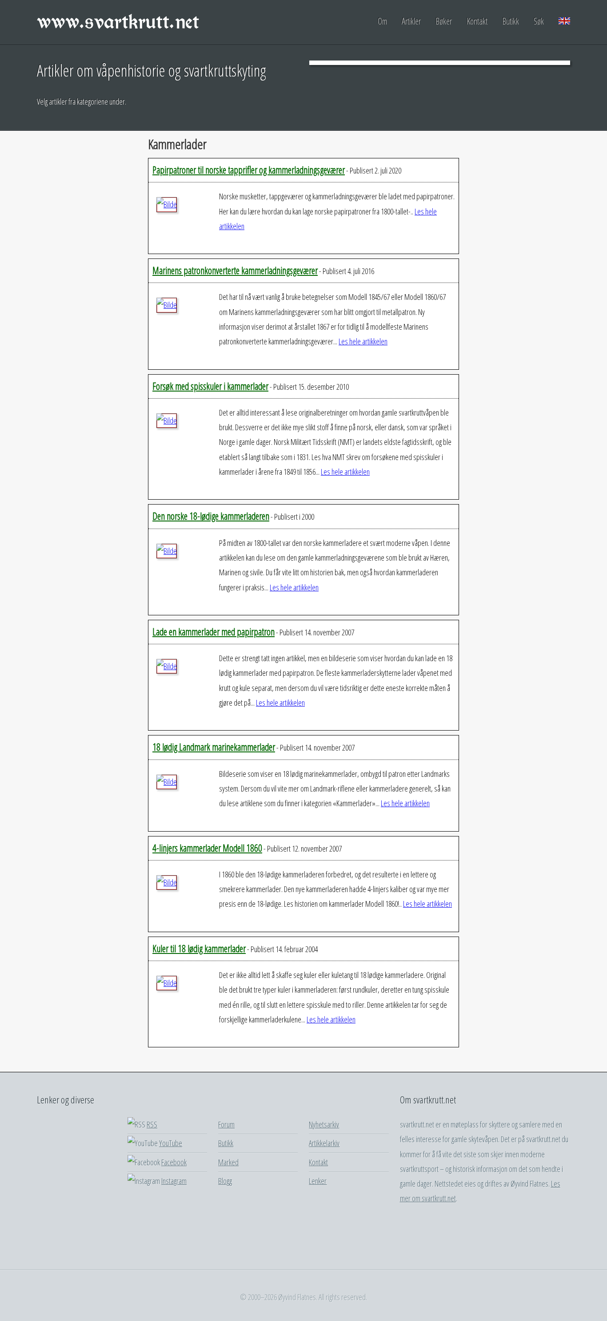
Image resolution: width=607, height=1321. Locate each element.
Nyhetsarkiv (324, 1124)
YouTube (170, 1143)
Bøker (443, 21)
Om (382, 21)
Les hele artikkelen (363, 341)
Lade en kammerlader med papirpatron (213, 631)
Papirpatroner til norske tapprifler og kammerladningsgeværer (248, 169)
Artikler (411, 21)
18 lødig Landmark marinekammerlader (213, 746)
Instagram (174, 1181)
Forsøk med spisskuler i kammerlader (210, 386)
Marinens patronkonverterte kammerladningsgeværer (235, 270)
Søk (539, 21)
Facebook (174, 1162)
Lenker (318, 1181)
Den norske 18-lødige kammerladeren (210, 515)
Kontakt (477, 21)
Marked (228, 1162)
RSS (152, 1124)
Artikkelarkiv (324, 1143)
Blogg (225, 1181)
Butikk (510, 21)
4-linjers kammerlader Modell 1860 (207, 847)
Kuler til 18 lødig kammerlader (199, 948)
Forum (226, 1124)
